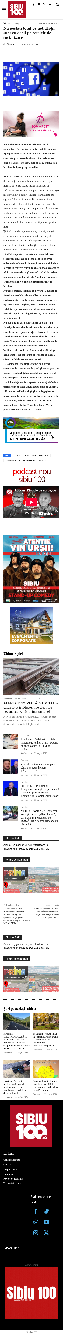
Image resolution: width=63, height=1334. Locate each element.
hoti (34, 455)
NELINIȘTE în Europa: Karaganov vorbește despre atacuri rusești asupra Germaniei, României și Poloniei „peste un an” (40, 790)
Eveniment (8, 698)
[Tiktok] (46, 1211)
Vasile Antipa (12, 44)
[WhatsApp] (42, 52)
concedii (16, 455)
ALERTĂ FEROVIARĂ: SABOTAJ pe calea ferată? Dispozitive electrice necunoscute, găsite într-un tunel (31, 707)
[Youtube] (49, 4)
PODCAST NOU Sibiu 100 (32, 475)
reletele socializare (27, 460)
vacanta (42, 460)
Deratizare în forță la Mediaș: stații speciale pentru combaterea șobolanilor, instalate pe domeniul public (15, 1087)
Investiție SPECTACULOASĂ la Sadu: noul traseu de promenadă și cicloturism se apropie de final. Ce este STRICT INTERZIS (17, 1041)
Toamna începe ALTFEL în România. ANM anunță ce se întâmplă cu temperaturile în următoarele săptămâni (45, 1040)
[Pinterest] (34, 52)
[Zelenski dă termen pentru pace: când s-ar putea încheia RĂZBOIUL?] (11, 766)
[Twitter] (46, 1233)
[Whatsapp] (35, 1222)
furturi (26, 455)
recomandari (10, 460)
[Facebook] (33, 4)
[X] (44, 4)
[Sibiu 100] (17, 9)
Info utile (7, 23)
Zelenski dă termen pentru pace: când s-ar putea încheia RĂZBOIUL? (38, 767)
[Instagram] (39, 4)
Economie (25, 735)
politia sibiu (44, 455)
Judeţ (17, 23)
